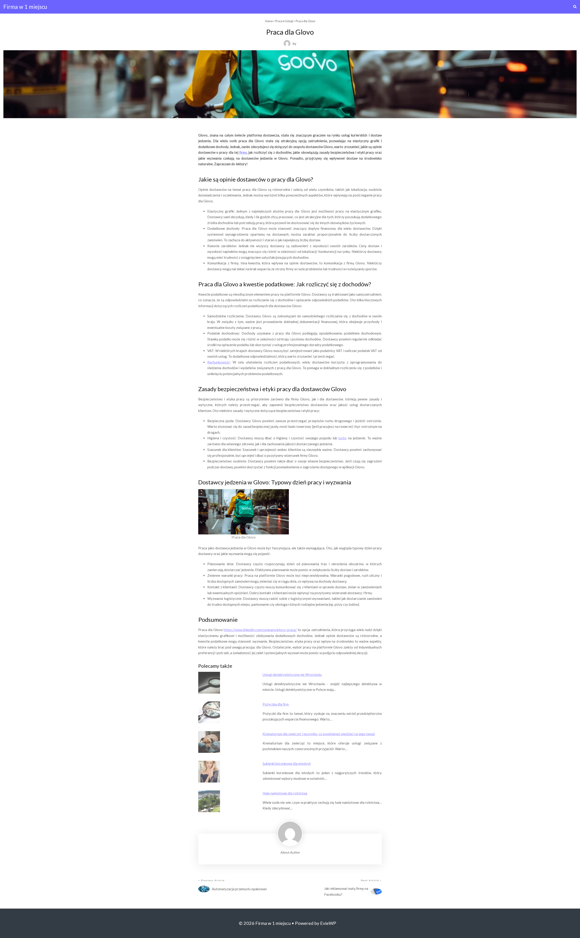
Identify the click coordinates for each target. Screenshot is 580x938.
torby (342, 438)
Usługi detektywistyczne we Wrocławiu (292, 674)
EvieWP (328, 923)
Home (269, 21)
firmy (243, 152)
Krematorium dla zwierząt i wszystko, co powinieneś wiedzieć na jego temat (319, 734)
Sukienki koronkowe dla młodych (287, 763)
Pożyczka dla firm (276, 704)
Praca (279, 21)
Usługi (289, 21)
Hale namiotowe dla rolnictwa (285, 793)
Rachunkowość (218, 362)
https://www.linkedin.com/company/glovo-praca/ (260, 630)
